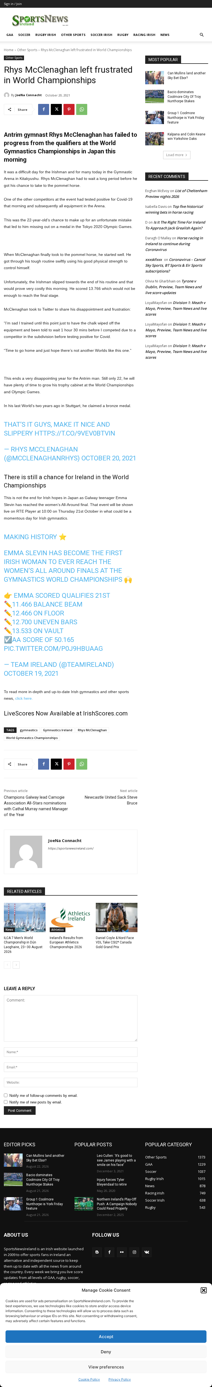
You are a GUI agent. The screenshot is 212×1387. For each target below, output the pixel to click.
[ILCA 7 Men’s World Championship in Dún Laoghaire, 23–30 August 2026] (25, 917)
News (164, 35)
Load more (175, 155)
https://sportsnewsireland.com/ (71, 848)
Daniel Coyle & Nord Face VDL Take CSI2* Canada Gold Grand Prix (115, 942)
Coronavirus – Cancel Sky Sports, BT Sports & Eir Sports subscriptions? (175, 265)
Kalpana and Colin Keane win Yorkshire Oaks (186, 136)
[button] (203, 1290)
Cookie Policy (89, 1379)
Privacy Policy (119, 1379)
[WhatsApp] (81, 109)
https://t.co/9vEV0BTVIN (75, 433)
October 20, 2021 (108, 458)
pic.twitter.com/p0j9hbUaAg (53, 648)
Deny (106, 1351)
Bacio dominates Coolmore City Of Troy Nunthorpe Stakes (184, 96)
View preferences (106, 1367)
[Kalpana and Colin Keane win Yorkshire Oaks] (154, 138)
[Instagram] (134, 1252)
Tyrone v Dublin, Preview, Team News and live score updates (173, 287)
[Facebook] (43, 109)
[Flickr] (122, 1252)
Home (9, 50)
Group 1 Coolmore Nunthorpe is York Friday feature (186, 117)
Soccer (24, 35)
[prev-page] (7, 965)
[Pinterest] (69, 109)
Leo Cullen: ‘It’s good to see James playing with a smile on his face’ (116, 1160)
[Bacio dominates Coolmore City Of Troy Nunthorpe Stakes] (154, 96)
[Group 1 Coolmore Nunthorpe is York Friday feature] (154, 117)
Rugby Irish (45, 35)
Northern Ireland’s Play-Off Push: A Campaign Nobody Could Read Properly (117, 1204)
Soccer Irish (101, 35)
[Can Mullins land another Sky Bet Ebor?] (154, 77)
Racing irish (144, 35)
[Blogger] (97, 1252)
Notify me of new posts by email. (35, 1102)
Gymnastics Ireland (57, 730)
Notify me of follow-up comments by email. (43, 1096)
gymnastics (29, 730)
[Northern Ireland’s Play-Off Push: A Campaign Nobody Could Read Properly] (84, 1203)
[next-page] (16, 965)
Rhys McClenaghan (92, 730)
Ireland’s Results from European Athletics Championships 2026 (66, 942)
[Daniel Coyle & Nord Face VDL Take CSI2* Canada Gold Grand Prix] (116, 917)
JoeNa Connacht (28, 95)
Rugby (122, 35)
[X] (56, 109)
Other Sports (73, 35)
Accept (106, 1336)
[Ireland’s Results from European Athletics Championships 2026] (70, 917)
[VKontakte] (147, 1252)
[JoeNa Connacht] (7, 95)
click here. (24, 698)
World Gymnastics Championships (32, 738)
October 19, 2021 (31, 673)
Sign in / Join (13, 4)
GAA (9, 35)
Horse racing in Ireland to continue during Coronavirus (174, 243)
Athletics (57, 930)
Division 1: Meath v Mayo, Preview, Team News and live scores (175, 308)
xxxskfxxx (153, 259)
